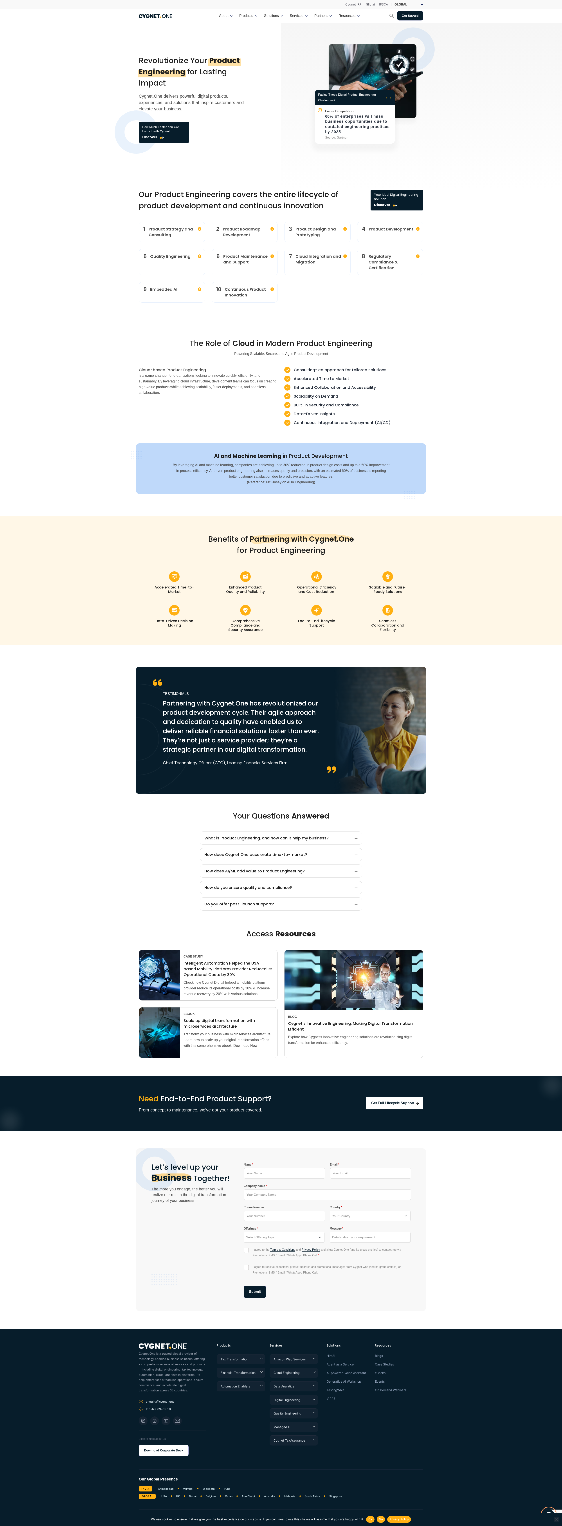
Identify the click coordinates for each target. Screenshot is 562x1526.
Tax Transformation (234, 1359)
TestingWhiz (335, 1390)
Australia (269, 1496)
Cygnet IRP (353, 4)
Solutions (334, 1346)
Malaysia (289, 1496)
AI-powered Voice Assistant (346, 1372)
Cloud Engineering (287, 1372)
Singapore (335, 1496)
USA (164, 1496)
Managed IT (282, 1427)
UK (178, 1496)
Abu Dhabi (248, 1496)
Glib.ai (370, 4)
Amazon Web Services (290, 1359)
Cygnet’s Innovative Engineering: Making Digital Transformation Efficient (350, 1026)
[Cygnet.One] (155, 15)
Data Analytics (284, 1386)
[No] (556, 1519)
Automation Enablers (235, 1386)
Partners (321, 16)
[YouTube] (166, 1420)
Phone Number (254, 1207)
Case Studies (384, 1364)
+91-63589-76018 (158, 1409)
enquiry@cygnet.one (160, 1401)
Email (334, 1164)
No (381, 1519)
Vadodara (208, 1489)
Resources (383, 1346)
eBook (189, 1014)
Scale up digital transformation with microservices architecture (219, 1023)
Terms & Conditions (282, 1249)
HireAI (331, 1355)
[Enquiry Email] (177, 1420)
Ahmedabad (166, 1489)
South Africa (312, 1496)
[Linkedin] (143, 1420)
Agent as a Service (340, 1364)
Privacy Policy (311, 1249)
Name (247, 1164)
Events (380, 1381)
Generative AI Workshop (344, 1381)
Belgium (211, 1496)
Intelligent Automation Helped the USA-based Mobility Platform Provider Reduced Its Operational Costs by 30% (228, 968)
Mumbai (188, 1489)
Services (276, 1346)
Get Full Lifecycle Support (392, 1103)
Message (336, 1228)
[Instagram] (154, 1420)
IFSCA (383, 4)
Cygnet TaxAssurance (289, 1440)
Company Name (254, 1186)
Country (335, 1207)
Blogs (379, 1355)
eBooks (380, 1372)
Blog (292, 1016)
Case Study (193, 956)
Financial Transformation (238, 1372)
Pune (227, 1489)
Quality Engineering (287, 1413)
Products (224, 1346)
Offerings (250, 1228)
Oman (228, 1496)
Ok (370, 1519)
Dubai (192, 1496)
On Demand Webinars (390, 1390)
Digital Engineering (287, 1400)
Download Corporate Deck (163, 1450)
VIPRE (331, 1398)
